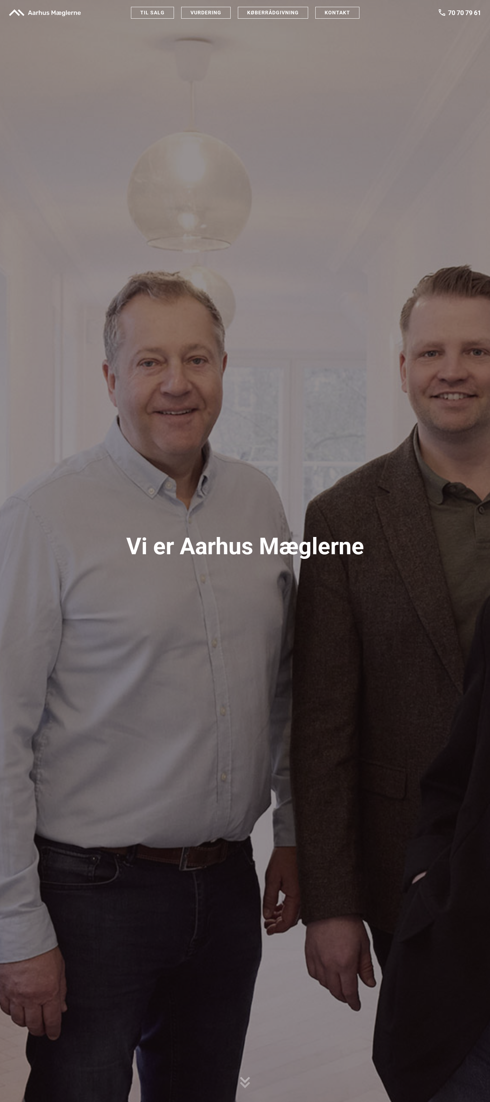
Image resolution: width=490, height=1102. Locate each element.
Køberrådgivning (273, 12)
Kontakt (337, 12)
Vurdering (205, 12)
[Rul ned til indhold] (245, 1080)
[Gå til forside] (45, 12)
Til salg (152, 12)
